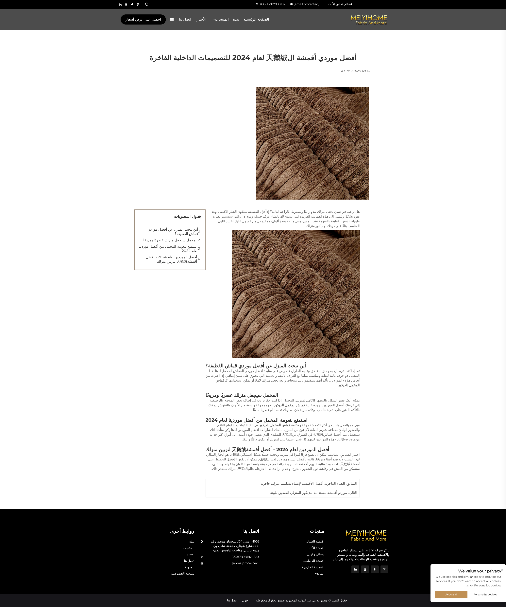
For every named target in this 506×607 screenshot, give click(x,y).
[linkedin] (120, 4)
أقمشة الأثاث (316, 548)
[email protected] (306, 4)
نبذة (236, 19)
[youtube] (126, 4)
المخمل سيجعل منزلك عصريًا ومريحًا (170, 240)
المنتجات (222, 19)
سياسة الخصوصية (182, 573)
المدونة (189, 567)
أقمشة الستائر (315, 541)
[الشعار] (369, 20)
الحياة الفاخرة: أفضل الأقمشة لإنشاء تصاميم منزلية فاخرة (303, 483)
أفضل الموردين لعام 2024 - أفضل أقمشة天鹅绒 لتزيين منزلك (171, 259)
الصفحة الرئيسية (256, 19)
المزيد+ (319, 573)
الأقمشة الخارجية (313, 567)
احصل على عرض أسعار (143, 19)
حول (245, 600)
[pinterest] (138, 4)
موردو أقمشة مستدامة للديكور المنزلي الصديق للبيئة (308, 493)
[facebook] (132, 4)
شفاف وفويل (315, 554)
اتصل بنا (185, 19)
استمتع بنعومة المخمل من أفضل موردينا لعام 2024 (168, 248)
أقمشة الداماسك (313, 561)
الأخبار (201, 19)
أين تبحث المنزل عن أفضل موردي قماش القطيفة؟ (172, 231)
